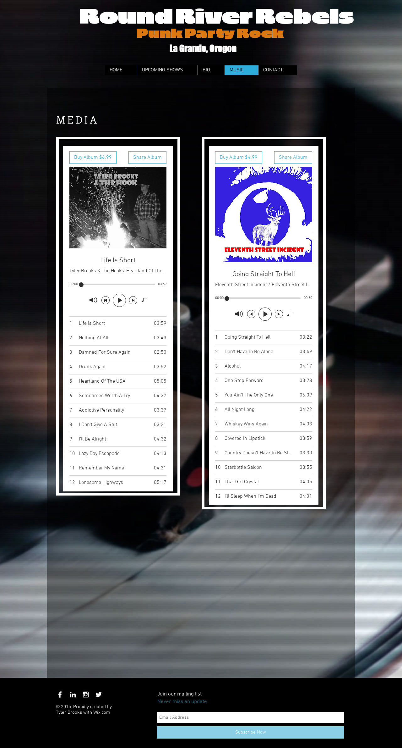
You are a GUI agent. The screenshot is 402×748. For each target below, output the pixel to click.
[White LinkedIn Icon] (73, 694)
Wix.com (101, 712)
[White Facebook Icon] (60, 694)
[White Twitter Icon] (99, 694)
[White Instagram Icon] (86, 694)
